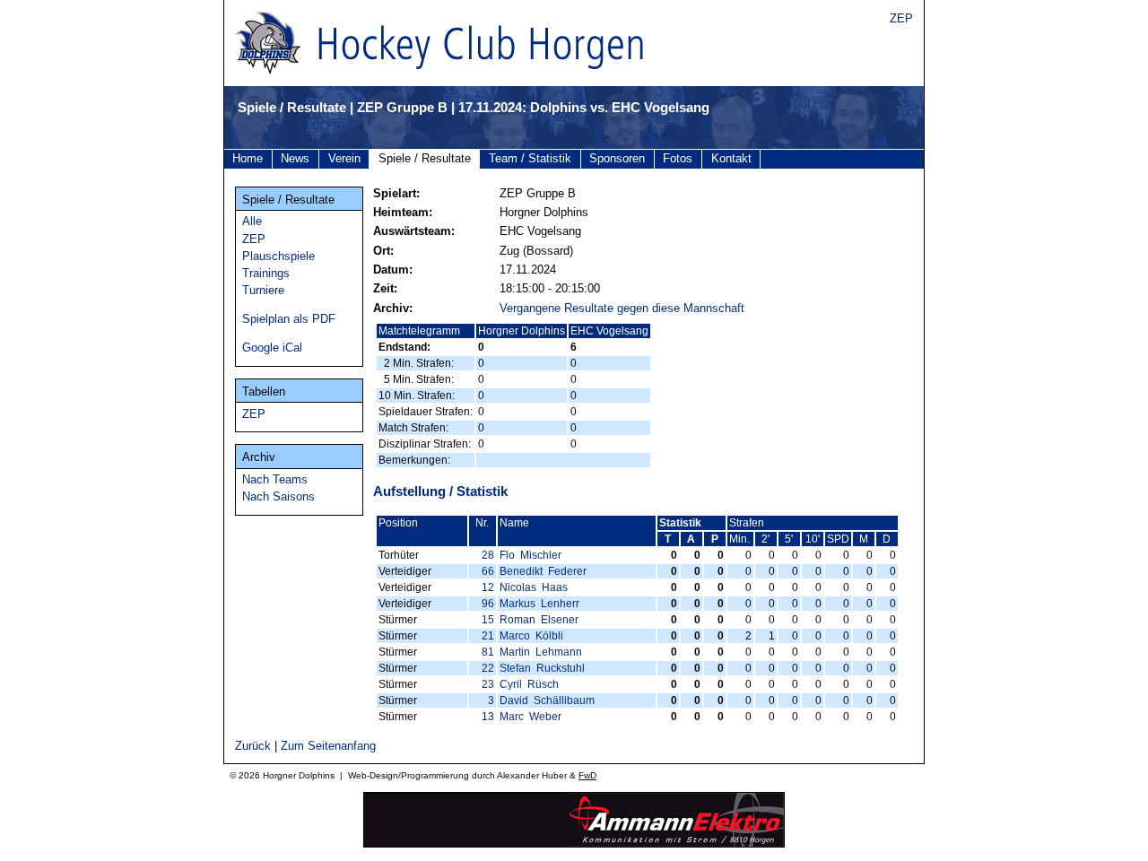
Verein (344, 158)
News (295, 158)
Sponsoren (617, 158)
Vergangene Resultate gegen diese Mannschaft (622, 308)
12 (488, 587)
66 (488, 571)
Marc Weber (530, 716)
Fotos (677, 158)
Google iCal (272, 347)
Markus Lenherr (539, 603)
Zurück (253, 745)
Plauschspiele (278, 256)
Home (247, 158)
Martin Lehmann (541, 652)
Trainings (266, 273)
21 (488, 636)
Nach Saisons (278, 496)
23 (488, 684)
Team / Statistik (530, 158)
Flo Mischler (530, 555)
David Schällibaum (547, 700)
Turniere (263, 290)
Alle (252, 221)
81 (488, 652)
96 (488, 603)
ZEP (901, 18)
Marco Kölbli (531, 636)
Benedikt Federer (543, 571)
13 (488, 716)
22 (488, 668)
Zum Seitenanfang (328, 745)
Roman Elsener (539, 619)
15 (488, 619)
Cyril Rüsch (529, 684)
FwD (587, 775)
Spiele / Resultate (424, 158)
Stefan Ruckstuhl (542, 668)
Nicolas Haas (534, 587)
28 (488, 555)
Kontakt (731, 158)
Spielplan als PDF (288, 319)
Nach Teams (275, 479)
